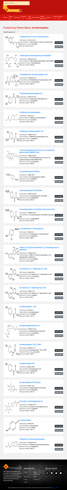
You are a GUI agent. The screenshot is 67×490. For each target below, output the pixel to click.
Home (5, 17)
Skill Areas (29, 17)
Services (17, 17)
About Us (11, 17)
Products (23, 16)
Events (55, 16)
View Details (58, 42)
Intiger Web (55, 487)
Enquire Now (14, 10)
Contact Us (60, 17)
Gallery (26, 482)
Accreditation (36, 17)
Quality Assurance (43, 17)
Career (49, 17)
